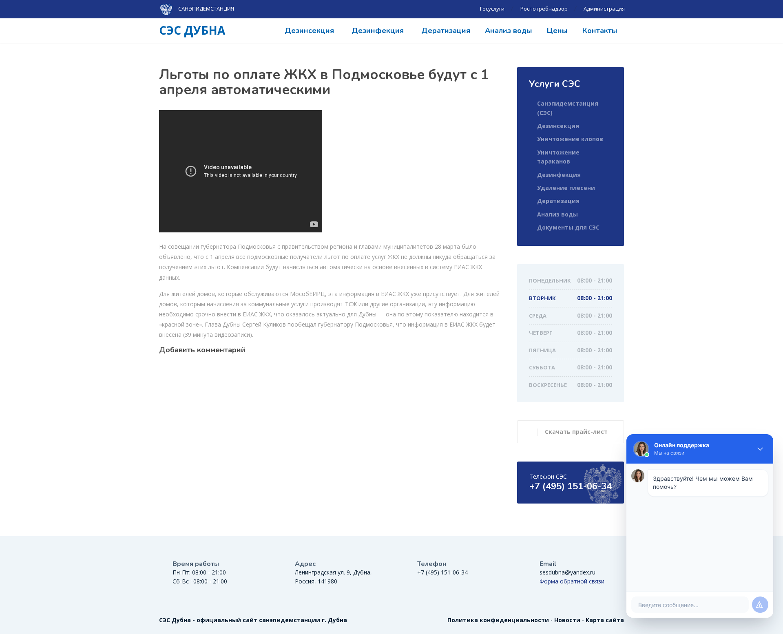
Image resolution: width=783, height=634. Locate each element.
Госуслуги (492, 8)
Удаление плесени (566, 188)
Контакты (599, 30)
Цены (557, 30)
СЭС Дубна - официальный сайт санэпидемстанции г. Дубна (253, 620)
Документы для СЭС (568, 227)
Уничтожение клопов (570, 139)
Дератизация (445, 30)
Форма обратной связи (572, 581)
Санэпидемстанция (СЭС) (567, 107)
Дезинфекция (378, 30)
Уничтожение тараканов (558, 156)
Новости (567, 620)
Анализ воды (508, 30)
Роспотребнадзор (544, 8)
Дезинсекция (309, 30)
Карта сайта (605, 620)
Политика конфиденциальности (498, 620)
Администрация (604, 8)
